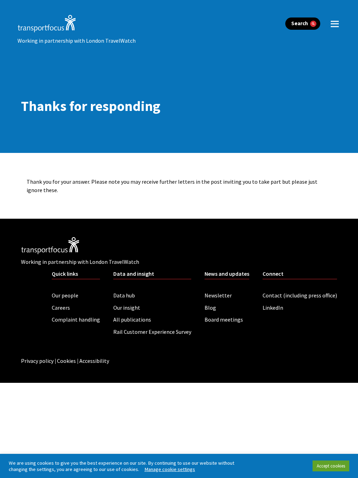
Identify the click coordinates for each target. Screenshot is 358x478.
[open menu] (335, 23)
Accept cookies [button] (331, 466)
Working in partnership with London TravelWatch (76, 40)
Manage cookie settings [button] (169, 469)
